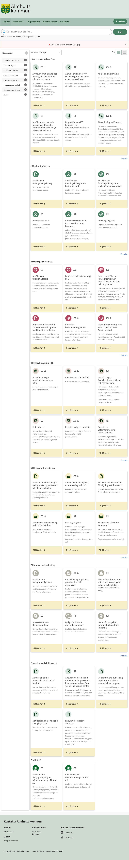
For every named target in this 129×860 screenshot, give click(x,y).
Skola (26, 36)
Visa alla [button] (124, 158)
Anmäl (31, 36)
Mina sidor (17, 21)
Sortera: (34, 52)
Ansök (38, 36)
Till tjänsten (38, 105)
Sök (120, 31)
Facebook (68, 832)
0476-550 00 (9, 831)
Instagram (68, 837)
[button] (26, 53)
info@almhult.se (11, 840)
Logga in (120, 21)
